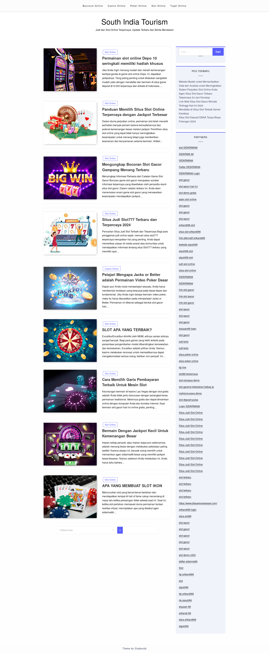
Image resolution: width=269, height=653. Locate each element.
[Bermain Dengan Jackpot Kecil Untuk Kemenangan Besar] (70, 444)
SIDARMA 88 (186, 154)
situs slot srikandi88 (190, 231)
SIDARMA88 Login (189, 173)
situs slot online (187, 270)
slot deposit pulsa (188, 399)
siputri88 (183, 587)
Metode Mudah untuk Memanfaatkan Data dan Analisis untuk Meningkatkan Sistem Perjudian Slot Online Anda (200, 85)
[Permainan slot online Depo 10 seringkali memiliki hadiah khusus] (70, 69)
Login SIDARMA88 (189, 406)
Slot (181, 568)
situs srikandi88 (187, 619)
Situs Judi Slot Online (191, 412)
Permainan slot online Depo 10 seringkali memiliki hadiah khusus (132, 60)
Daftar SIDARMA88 (189, 167)
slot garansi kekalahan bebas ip (196, 387)
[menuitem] (92, 6)
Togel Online (178, 5)
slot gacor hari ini (188, 186)
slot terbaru (185, 477)
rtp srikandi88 (186, 574)
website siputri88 (188, 244)
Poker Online (138, 5)
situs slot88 (185, 516)
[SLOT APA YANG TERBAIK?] (70, 340)
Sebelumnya (66, 530)
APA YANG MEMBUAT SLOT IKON (132, 485)
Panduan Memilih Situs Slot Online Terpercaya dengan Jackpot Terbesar (134, 112)
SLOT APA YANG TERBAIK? (127, 329)
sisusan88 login (187, 328)
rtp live (182, 367)
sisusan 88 (185, 606)
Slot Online (158, 5)
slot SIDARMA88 (188, 147)
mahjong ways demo (190, 393)
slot (181, 581)
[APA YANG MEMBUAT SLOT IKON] (70, 496)
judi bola (183, 341)
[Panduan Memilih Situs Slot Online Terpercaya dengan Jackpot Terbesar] (70, 122)
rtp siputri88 (185, 600)
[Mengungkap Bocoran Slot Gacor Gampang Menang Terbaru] (70, 178)
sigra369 (184, 626)
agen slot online (187, 199)
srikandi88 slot (187, 225)
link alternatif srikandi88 (192, 238)
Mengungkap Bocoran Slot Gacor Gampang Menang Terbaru (132, 167)
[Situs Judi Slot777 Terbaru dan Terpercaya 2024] (70, 233)
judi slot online (187, 264)
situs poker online (188, 354)
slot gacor (184, 180)
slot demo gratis (187, 193)
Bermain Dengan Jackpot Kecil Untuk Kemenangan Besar (135, 433)
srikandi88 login (187, 509)
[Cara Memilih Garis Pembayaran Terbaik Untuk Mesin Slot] (70, 391)
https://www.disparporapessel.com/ (198, 503)
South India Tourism (134, 21)
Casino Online (117, 5)
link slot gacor (186, 290)
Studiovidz (141, 648)
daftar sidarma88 (188, 561)
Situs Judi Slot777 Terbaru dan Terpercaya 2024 (129, 222)
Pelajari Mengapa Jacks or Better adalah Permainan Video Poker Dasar (135, 277)
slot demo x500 (187, 555)
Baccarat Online (93, 5)
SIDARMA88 (186, 160)
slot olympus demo (189, 380)
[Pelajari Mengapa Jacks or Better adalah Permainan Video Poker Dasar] (70, 288)
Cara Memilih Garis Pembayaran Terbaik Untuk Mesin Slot (130, 382)
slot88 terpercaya (188, 374)
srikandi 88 (185, 613)
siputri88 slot (186, 251)
